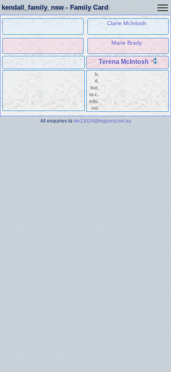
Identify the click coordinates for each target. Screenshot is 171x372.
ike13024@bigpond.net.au (102, 120)
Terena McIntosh (124, 61)
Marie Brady (126, 43)
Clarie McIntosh (126, 23)
